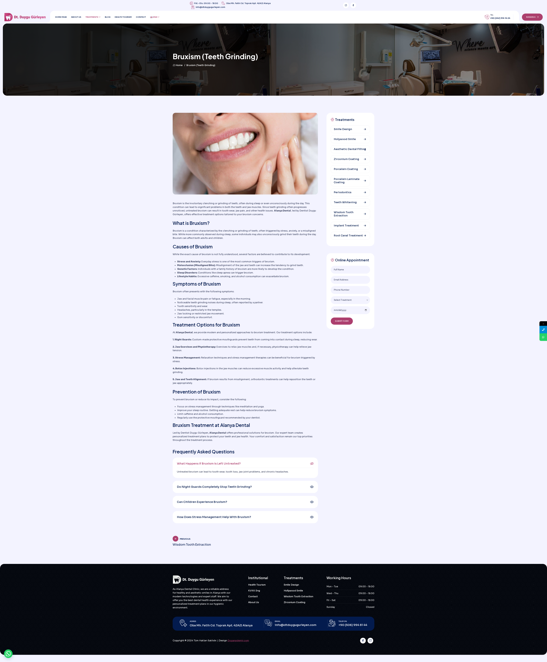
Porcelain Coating (346, 169)
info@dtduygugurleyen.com (210, 7)
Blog (107, 17)
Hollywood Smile (293, 590)
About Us (76, 17)
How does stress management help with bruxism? (214, 517)
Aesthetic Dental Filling (350, 149)
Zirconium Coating (346, 159)
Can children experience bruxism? (202, 502)
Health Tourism (123, 17)
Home (179, 65)
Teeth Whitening (345, 202)
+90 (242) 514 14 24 (500, 18)
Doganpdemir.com (238, 640)
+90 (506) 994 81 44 (352, 625)
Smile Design (343, 129)
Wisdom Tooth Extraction (343, 214)
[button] (245, 464)
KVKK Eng (254, 590)
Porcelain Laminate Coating (347, 181)
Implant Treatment (346, 225)
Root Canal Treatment (348, 235)
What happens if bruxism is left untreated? (209, 463)
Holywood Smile (345, 139)
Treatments (91, 17)
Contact (141, 17)
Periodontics (342, 192)
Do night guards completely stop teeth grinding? (214, 487)
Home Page (61, 17)
